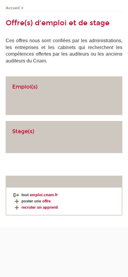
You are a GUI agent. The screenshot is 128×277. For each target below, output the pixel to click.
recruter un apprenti (39, 207)
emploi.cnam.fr (44, 195)
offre (46, 201)
